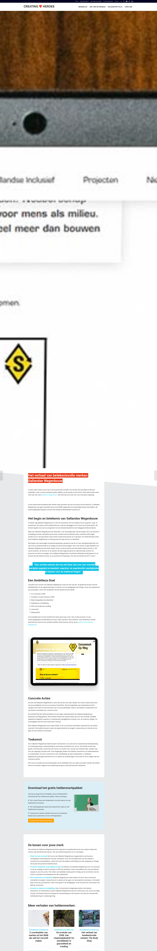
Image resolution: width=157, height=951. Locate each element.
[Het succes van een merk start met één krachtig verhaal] (155, 475)
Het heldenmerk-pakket (96, 1)
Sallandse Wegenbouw (49, 495)
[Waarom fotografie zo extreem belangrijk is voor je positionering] (1, 475)
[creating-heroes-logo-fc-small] (39, 7)
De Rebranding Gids (108, 1)
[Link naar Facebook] (124, 1)
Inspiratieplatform (84, 1)
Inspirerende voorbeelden (38, 930)
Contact (116, 1)
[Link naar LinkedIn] (132, 1)
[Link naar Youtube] (126, 1)
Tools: (77, 1)
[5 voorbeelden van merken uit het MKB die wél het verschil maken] (38, 918)
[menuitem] (77, 1)
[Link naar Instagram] (129, 1)
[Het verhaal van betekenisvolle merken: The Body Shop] (89, 918)
